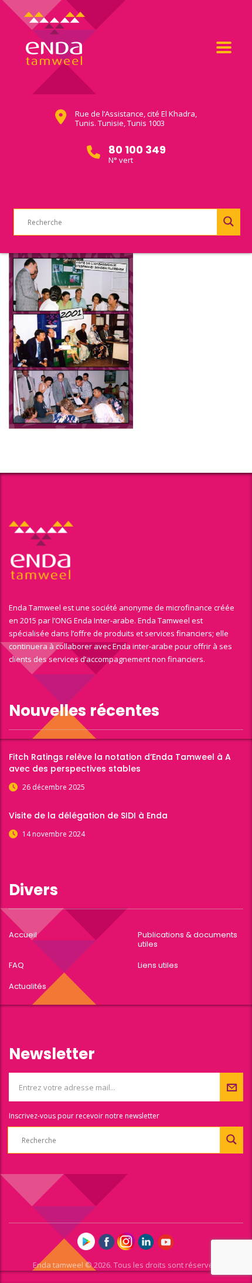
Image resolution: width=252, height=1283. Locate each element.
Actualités (27, 986)
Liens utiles (158, 965)
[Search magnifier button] (228, 221)
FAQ (16, 965)
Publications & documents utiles (187, 939)
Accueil (23, 935)
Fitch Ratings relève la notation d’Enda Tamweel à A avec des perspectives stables (120, 762)
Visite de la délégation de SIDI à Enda (88, 815)
